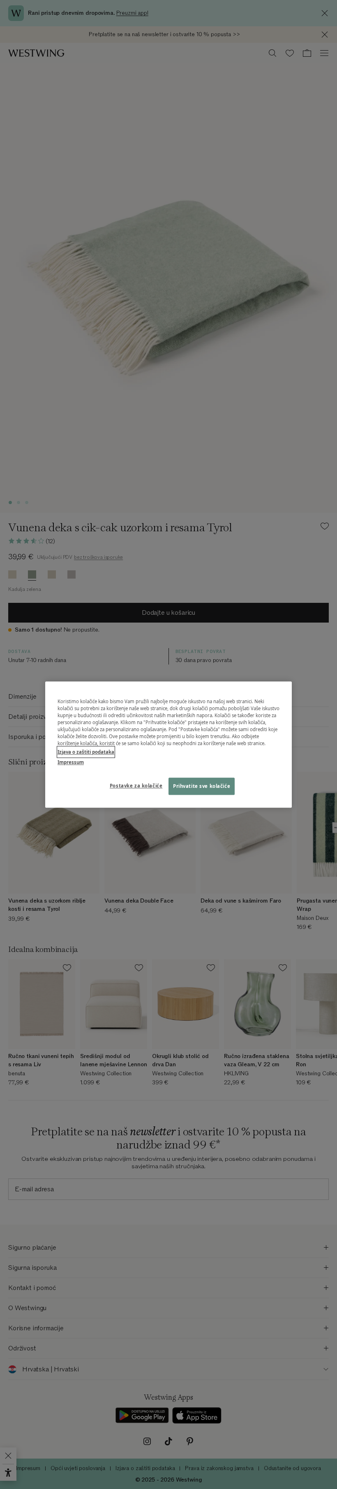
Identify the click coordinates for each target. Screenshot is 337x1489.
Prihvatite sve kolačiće (201, 786)
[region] (168, 744)
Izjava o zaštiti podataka (86, 752)
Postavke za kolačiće (136, 786)
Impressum (71, 762)
